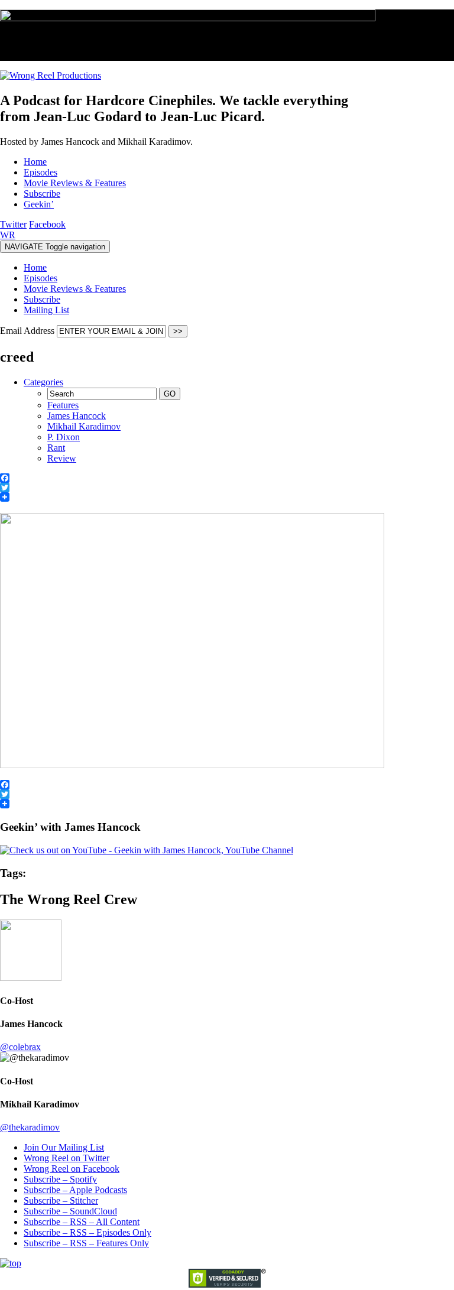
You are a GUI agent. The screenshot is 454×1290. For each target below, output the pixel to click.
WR (7, 235)
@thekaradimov (30, 1127)
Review (61, 458)
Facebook (47, 224)
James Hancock (76, 416)
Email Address (28, 331)
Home (35, 267)
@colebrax (20, 1047)
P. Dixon (63, 437)
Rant (56, 448)
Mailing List (46, 310)
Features (63, 405)
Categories (43, 382)
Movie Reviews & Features (75, 289)
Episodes (40, 278)
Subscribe (42, 299)
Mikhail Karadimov (84, 426)
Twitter (13, 224)
